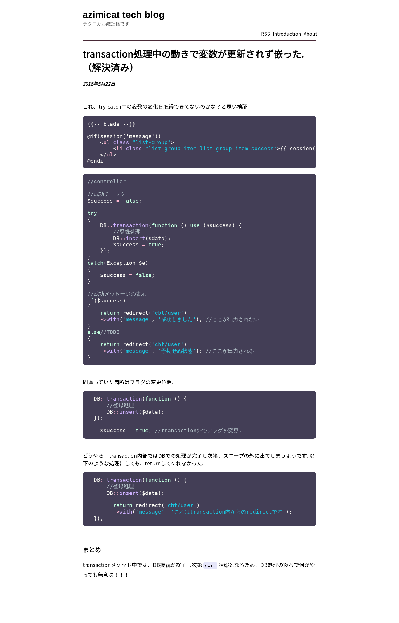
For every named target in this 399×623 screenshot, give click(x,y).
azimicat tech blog (124, 14)
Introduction (287, 33)
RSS (265, 33)
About (310, 33)
